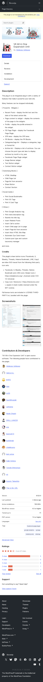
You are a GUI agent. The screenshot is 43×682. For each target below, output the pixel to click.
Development (9, 79)
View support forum (9, 589)
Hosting (5, 608)
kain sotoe (10, 454)
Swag (25, 629)
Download (6, 56)
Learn (4, 618)
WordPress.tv (8, 629)
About (4, 601)
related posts (30, 534)
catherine (9, 407)
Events (25, 622)
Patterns (25, 612)
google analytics (29, 530)
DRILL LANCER (12, 420)
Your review (6, 574)
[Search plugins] (23, 23)
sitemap (37, 534)
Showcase (26, 601)
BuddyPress (7, 646)
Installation (8, 74)
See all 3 (38, 521)
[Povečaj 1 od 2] (18, 307)
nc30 (8, 393)
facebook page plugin (33, 526)
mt (7, 474)
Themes (25, 605)
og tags (38, 530)
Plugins (25, 608)
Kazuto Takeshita (12, 481)
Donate (26, 625)
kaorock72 (10, 434)
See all (38, 574)
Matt (5, 639)
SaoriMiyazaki (11, 400)
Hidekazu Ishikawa (23, 50)
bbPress (6, 642)
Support (7, 84)
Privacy (5, 612)
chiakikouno (10, 447)
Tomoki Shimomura (13, 468)
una (7, 427)
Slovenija (10, 655)
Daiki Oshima (11, 461)
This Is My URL (12, 488)
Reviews (7, 69)
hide (7, 386)
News (4, 605)
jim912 (8, 380)
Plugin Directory (7, 9)
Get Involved (27, 618)
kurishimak (10, 441)
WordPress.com (9, 635)
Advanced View (8, 540)
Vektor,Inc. (10, 373)
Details (6, 63)
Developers (6, 625)
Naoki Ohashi (11, 414)
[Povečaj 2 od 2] (38, 307)
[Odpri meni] (40, 3)
